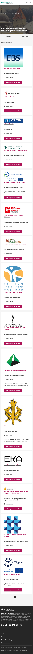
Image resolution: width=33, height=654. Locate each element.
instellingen (8, 36)
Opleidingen (24, 36)
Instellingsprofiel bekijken (13, 82)
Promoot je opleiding (6, 640)
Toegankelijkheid (23, 650)
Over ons (3, 636)
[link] (21, 14)
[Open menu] (30, 2)
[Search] (27, 2)
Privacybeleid (16, 650)
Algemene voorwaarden (6, 650)
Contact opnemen (5, 643)
